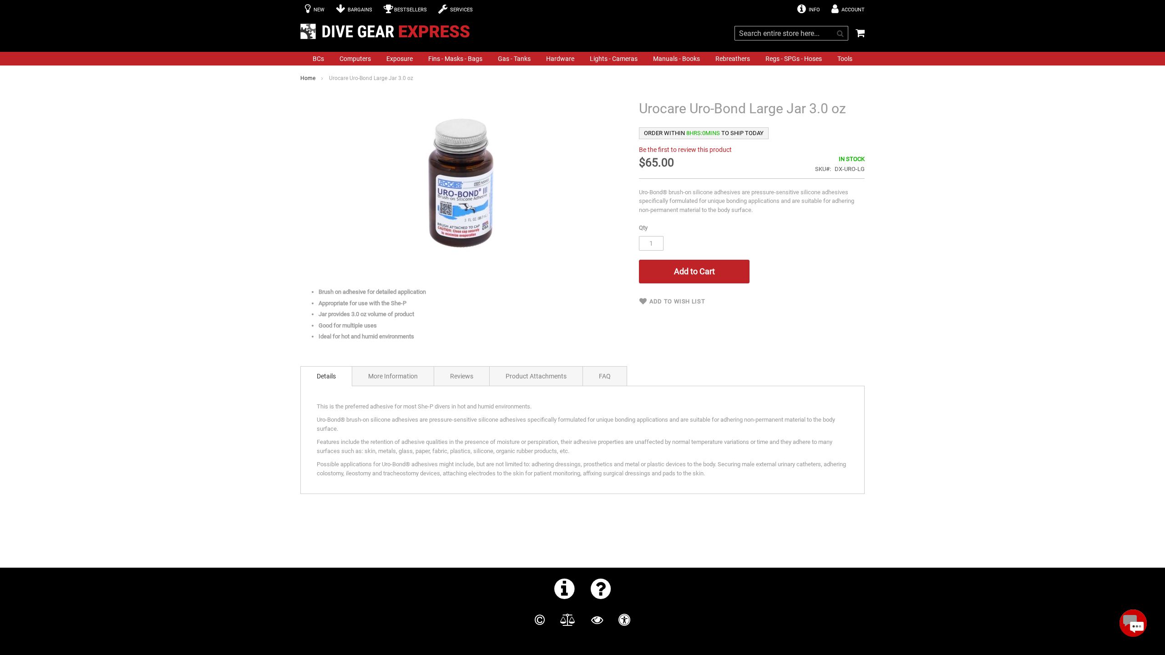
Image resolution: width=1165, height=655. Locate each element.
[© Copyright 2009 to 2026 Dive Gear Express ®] (540, 620)
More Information (393, 376)
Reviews (461, 376)
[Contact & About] (564, 588)
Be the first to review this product (685, 149)
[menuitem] (318, 58)
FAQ (605, 376)
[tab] (326, 376)
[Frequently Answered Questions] (601, 588)
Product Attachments (536, 376)
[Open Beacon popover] (1133, 623)
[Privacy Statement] (597, 620)
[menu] (582, 59)
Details (326, 376)
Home (307, 78)
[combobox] (791, 33)
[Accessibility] (624, 620)
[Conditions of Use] (567, 620)
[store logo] (387, 31)
